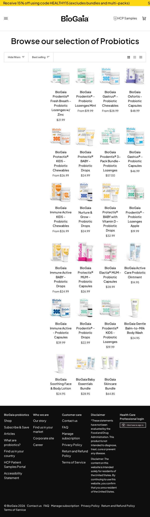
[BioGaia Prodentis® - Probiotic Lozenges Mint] (85, 76)
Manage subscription (65, 505)
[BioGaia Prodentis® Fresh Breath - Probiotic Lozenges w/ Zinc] (61, 76)
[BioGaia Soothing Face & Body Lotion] (61, 363)
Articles (9, 434)
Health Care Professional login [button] (132, 416)
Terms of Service (74, 462)
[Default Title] (61, 76)
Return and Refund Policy (118, 505)
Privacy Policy (72, 445)
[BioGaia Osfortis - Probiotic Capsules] (135, 76)
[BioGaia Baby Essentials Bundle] (85, 363)
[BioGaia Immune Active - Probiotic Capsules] (61, 308)
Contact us (69, 421)
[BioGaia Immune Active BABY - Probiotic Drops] (61, 252)
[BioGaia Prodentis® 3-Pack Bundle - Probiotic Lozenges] (110, 136)
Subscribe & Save (16, 427)
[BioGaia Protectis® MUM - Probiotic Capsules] (85, 252)
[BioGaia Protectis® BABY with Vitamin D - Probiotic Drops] (110, 192)
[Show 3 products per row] (135, 57)
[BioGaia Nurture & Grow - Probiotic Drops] (85, 192)
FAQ (65, 427)
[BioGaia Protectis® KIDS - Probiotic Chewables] (61, 136)
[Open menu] (8, 18)
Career (38, 445)
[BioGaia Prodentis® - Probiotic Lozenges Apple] (135, 192)
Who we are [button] (41, 414)
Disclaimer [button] (98, 414)
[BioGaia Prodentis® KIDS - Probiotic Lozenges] (110, 308)
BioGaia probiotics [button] (16, 414)
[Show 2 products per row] (129, 57)
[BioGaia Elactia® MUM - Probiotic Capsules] (110, 252)
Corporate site (43, 438)
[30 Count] (85, 76)
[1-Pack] (110, 76)
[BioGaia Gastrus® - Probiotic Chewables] (110, 76)
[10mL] (61, 252)
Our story (39, 421)
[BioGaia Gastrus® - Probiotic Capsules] (135, 136)
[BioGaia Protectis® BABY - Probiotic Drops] (85, 136)
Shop (8, 421)
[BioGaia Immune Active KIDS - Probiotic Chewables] (61, 192)
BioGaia (12, 505)
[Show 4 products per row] (142, 57)
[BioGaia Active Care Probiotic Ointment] (135, 252)
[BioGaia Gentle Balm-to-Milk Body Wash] (135, 308)
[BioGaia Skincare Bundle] (110, 363)
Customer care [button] (72, 414)
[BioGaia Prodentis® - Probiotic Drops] (85, 308)
